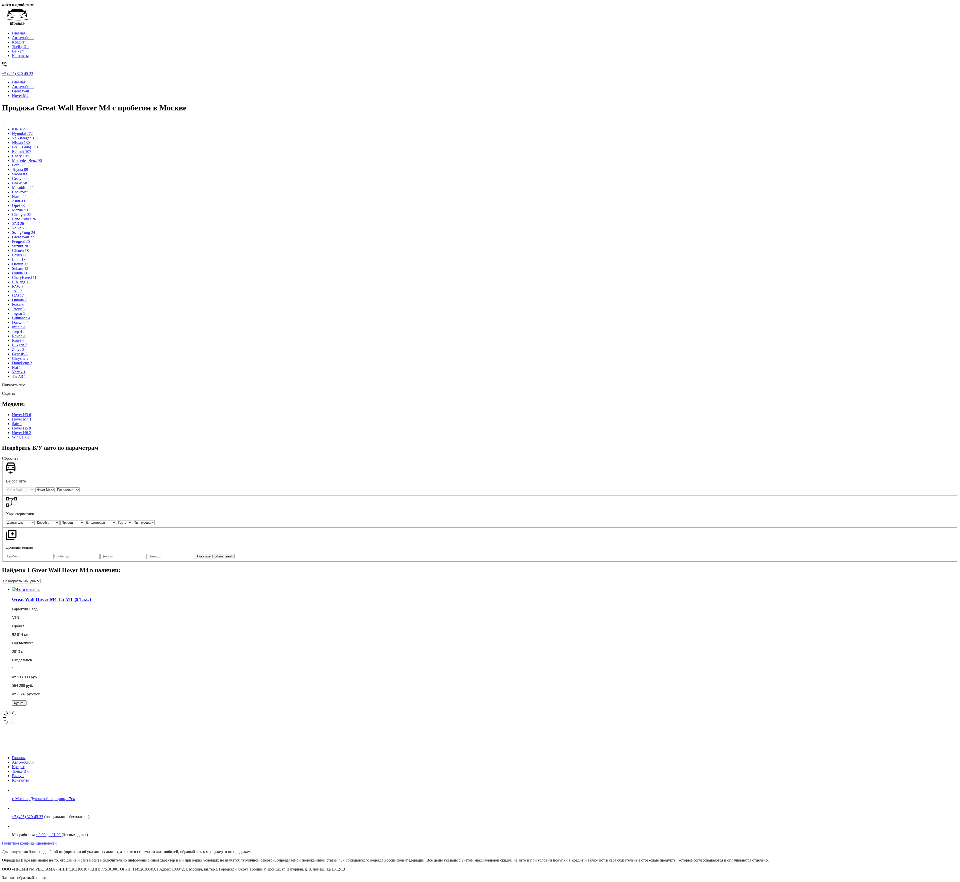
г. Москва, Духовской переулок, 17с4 (43, 799)
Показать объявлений (214, 556)
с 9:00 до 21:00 (49, 835)
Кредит (18, 42)
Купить (19, 703)
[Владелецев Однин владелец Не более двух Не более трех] (101, 522)
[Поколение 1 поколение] (68, 489)
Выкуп (18, 51)
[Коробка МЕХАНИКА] (48, 522)
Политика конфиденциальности (29, 843)
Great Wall (20, 91)
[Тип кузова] (144, 522)
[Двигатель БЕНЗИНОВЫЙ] (21, 522)
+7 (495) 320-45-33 (27, 817)
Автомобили (23, 37)
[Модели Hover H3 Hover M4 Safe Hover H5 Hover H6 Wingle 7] (45, 489)
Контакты (20, 55)
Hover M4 (20, 95)
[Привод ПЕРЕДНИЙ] (72, 522)
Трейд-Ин (20, 46)
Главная (19, 33)
